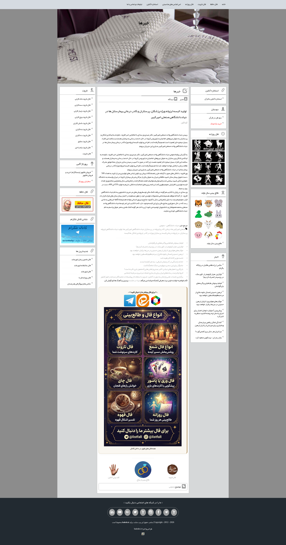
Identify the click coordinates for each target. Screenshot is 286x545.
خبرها (144, 22)
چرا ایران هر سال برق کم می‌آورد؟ (208, 331)
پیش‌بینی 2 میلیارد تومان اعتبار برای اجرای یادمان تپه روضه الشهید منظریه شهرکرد (209, 313)
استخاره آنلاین (152, 4)
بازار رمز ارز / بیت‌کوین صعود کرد (208, 337)
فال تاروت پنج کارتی (83, 117)
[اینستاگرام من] (151, 512)
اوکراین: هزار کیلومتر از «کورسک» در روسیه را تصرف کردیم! (159, 246)
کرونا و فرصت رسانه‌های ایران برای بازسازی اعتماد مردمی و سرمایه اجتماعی (153, 273)
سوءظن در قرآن (215, 117)
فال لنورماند (86, 271)
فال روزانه (189, 4)
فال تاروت (202, 4)
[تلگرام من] (166, 512)
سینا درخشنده (134, 280)
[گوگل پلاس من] (127, 512)
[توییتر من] (135, 512)
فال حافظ (213, 4)
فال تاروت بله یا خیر (83, 147)
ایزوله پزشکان (137, 233)
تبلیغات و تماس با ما (134, 4)
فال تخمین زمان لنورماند (81, 259)
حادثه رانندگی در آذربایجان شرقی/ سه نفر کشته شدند (161, 262)
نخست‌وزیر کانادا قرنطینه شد (171, 258)
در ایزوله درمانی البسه (170, 233)
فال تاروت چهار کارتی (82, 111)
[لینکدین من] (112, 512)
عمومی (171, 487)
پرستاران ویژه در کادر (152, 233)
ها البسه (127, 233)
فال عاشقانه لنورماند (82, 265)
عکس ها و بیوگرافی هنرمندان (79, 283)
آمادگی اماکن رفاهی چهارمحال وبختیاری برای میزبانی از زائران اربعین (209, 323)
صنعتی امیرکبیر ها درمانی (175, 229)
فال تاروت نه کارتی (83, 129)
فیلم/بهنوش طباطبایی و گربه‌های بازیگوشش (165, 243)
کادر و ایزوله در (158, 229)
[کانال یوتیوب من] (120, 512)
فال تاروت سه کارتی (83, 105)
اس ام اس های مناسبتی (171, 4)
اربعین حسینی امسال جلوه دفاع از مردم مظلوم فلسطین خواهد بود (157, 254)
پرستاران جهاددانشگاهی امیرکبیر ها (137, 229)
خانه (224, 4)
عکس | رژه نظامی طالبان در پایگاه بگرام (210, 266)
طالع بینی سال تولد (214, 243)
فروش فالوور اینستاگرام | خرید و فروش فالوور (79, 173)
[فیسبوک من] (158, 512)
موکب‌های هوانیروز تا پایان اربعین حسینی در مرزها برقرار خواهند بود (156, 250)
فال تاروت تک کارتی (83, 99)
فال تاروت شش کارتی (82, 123)
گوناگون (184, 122)
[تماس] (143, 512)
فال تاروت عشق (84, 141)
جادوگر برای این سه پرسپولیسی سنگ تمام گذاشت (163, 265)
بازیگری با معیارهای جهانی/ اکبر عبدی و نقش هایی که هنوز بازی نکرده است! (153, 269)
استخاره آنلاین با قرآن (213, 99)
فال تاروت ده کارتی (83, 135)
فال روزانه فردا (85, 277)
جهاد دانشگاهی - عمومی (169, 225)
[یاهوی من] (174, 512)
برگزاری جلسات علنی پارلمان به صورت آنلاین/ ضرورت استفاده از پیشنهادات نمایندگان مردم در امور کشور (142, 277)
